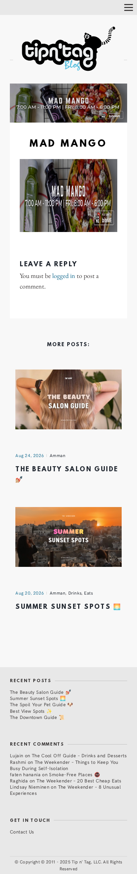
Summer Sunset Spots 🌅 (68, 607)
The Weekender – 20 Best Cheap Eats (79, 780)
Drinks (75, 593)
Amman (58, 455)
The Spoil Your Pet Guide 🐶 (41, 704)
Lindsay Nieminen (29, 787)
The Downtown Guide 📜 (37, 717)
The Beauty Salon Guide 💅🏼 (40, 692)
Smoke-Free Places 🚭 (74, 774)
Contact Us (22, 831)
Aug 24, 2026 (29, 455)
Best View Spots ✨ (31, 711)
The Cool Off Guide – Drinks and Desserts (79, 755)
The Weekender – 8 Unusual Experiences (65, 790)
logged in (63, 275)
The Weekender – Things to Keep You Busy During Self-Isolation (64, 765)
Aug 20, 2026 (29, 593)
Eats (88, 593)
